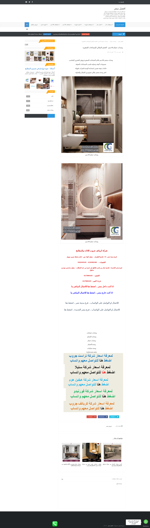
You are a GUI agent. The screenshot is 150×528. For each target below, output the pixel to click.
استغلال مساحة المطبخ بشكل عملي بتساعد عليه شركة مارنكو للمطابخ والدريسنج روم (34, 34)
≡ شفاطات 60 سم (67, 24)
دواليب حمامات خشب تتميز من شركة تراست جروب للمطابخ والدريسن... (91, 465)
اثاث (52, 96)
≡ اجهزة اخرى (44, 24)
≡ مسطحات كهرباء (89, 24)
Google (90, 416)
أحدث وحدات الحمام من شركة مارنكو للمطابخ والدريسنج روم (112, 465)
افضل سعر (119, 8)
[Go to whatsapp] (146, 521)
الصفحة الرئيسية (120, 24)
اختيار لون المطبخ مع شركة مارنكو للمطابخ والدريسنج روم (79, 34)
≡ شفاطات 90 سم (55, 24)
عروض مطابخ (34, 24)
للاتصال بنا (121, 2)
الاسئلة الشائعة (97, 34)
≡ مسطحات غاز (109, 24)
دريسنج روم (50, 100)
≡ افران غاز (99, 24)
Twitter (112, 416)
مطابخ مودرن (50, 105)
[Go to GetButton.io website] (146, 526)
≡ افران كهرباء (78, 24)
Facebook (101, 416)
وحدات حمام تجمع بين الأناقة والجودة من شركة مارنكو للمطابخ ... (71, 465)
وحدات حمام (50, 110)
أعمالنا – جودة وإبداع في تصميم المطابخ (40, 69)
